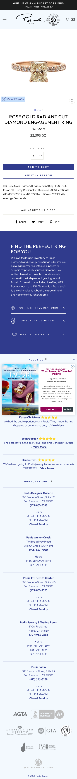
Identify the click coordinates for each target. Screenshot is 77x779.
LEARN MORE (51, 409)
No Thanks (68, 409)
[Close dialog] (72, 366)
